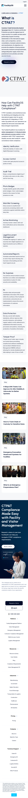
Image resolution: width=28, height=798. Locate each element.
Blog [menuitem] (14, 660)
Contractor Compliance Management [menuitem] (14, 633)
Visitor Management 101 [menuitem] (14, 667)
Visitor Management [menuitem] (14, 627)
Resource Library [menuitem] (14, 653)
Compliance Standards (10, 13)
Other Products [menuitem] (14, 770)
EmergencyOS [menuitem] (14, 757)
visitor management (8, 132)
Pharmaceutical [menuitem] (14, 704)
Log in (15, 608)
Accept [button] (14, 795)
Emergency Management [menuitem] (14, 630)
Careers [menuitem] (14, 740)
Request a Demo (9, 62)
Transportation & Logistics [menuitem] (14, 694)
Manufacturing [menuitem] (14, 680)
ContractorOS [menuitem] (14, 760)
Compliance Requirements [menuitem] (14, 664)
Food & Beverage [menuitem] (14, 690)
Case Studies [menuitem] (14, 657)
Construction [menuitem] (14, 697)
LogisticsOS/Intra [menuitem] (14, 763)
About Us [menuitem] (14, 733)
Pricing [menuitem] (14, 720)
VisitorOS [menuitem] (14, 753)
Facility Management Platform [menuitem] (14, 623)
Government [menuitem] (14, 683)
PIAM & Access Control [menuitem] (14, 637)
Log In (24, 1)
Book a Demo (8, 546)
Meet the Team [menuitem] (14, 737)
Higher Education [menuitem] (14, 687)
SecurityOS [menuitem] (14, 767)
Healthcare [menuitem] (14, 701)
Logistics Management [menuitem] (14, 640)
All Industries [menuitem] (14, 707)
